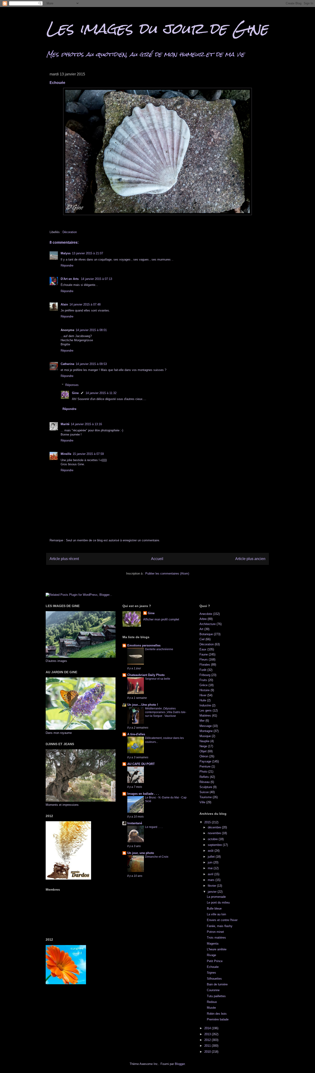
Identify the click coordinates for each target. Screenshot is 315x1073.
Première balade (218, 1019)
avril (211, 874)
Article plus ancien (250, 559)
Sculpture (205, 787)
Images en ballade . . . (143, 793)
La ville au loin (216, 914)
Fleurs (203, 659)
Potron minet (215, 932)
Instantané (134, 823)
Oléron (203, 756)
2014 (208, 1028)
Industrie (205, 705)
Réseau (204, 782)
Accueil (157, 559)
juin (210, 862)
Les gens (205, 710)
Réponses (72, 385)
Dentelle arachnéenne (159, 649)
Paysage (205, 761)
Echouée (213, 967)
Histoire (204, 690)
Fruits (203, 680)
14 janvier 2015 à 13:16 (86, 424)
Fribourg (204, 675)
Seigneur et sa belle (157, 678)
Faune (203, 654)
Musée (211, 1007)
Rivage (211, 955)
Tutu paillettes (216, 996)
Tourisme (205, 797)
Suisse (204, 792)
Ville (202, 802)
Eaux (202, 649)
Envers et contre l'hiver (222, 920)
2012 (208, 1040)
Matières (205, 715)
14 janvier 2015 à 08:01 (91, 330)
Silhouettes (214, 978)
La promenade (216, 896)
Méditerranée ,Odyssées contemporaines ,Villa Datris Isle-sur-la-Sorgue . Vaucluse (165, 712)
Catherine (67, 364)
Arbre (203, 619)
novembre (215, 833)
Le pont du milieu (218, 902)
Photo (203, 771)
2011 (208, 1045)
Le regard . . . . (154, 827)
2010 (208, 1051)
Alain (64, 304)
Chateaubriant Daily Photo (146, 675)
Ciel (202, 639)
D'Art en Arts (70, 279)
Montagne (206, 731)
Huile (202, 700)
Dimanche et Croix (156, 856)
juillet (212, 856)
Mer (202, 720)
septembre (215, 845)
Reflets (204, 777)
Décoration (69, 232)
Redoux (212, 1002)
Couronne (213, 990)
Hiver (202, 695)
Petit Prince (215, 961)
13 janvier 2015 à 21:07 (87, 253)
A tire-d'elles (136, 734)
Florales (204, 664)
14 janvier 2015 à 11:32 (101, 393)
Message (205, 726)
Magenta (212, 943)
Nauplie (204, 741)
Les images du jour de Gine (157, 28)
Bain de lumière (217, 984)
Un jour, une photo (140, 853)
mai (211, 868)
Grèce (203, 685)
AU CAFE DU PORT (141, 764)
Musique (205, 736)
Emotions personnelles (143, 645)
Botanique (206, 634)
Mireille (66, 454)
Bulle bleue (214, 908)
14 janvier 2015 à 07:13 (96, 279)
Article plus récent (64, 559)
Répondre (67, 265)
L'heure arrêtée (216, 949)
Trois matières (216, 937)
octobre (213, 839)
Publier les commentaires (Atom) (167, 573)
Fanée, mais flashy (219, 926)
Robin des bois (217, 1013)
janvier (212, 891)
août (211, 850)
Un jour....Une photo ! (142, 704)
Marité (65, 424)
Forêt (202, 670)
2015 (208, 822)
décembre (215, 827)
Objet (203, 751)
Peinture (205, 766)
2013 (208, 1034)
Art (201, 629)
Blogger (180, 1064)
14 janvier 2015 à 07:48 (85, 304)
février (212, 885)
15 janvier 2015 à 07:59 (88, 454)
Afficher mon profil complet (161, 619)
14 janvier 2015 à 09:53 (91, 364)
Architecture (207, 624)
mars (211, 880)
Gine (75, 393)
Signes (211, 972)
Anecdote (205, 614)
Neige (203, 746)
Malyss (66, 253)
